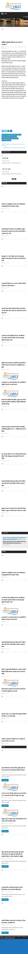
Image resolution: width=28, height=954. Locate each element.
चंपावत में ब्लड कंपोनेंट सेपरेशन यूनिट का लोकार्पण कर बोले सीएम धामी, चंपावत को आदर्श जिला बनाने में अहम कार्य (14, 310)
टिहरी (6, 48)
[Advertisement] (14, 115)
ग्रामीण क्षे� (5, 169)
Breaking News (20, 47)
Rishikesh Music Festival (15, 134)
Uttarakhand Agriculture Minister (10, 138)
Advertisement (8, 936)
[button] (24, 16)
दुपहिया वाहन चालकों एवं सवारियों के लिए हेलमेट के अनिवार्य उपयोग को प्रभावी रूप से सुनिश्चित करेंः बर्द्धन (14, 365)
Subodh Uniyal (13, 136)
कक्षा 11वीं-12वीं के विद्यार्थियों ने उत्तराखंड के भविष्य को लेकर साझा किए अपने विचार (15, 538)
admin (13, 47)
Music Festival (5, 134)
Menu (5, 13)
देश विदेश (4, 552)
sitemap (19, 936)
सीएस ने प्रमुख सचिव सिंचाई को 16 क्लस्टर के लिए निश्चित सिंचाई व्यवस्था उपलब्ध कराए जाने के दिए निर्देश (14, 671)
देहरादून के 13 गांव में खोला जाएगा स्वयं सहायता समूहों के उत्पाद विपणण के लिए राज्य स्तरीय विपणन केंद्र (14, 258)
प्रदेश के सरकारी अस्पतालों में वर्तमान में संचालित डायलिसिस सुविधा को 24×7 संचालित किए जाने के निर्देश (14, 429)
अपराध (3, 747)
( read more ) (6, 545)
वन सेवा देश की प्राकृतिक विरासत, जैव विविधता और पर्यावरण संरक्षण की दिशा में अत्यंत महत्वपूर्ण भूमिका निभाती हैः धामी (13, 338)
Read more (5, 780)
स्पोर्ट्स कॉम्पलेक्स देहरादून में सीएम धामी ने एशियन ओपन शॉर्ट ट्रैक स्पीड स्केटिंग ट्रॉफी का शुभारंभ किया (13, 483)
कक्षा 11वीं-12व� (6, 158)
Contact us (14, 936)
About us (2, 936)
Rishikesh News (5, 136)
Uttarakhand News (6, 140)
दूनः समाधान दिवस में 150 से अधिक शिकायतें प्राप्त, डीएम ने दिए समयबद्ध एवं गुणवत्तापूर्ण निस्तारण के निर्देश (14, 456)
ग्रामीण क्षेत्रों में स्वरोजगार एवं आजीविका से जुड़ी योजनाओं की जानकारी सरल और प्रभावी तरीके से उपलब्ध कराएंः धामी (13, 231)
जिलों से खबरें (4, 183)
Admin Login (24, 936)
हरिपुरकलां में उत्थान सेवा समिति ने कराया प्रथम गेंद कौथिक (15, 148)
